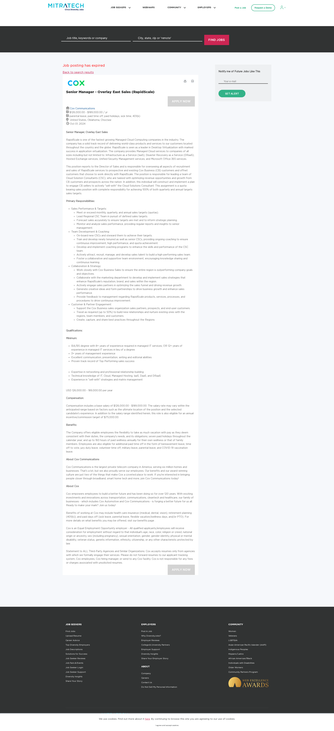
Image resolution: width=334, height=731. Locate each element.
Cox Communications (82, 108)
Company (146, 673)
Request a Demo (263, 8)
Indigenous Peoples (238, 649)
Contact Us (146, 682)
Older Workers (235, 667)
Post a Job (240, 8)
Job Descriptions (74, 649)
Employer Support (150, 649)
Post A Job (146, 631)
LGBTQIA (232, 640)
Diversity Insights (74, 676)
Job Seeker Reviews (75, 658)
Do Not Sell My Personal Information (159, 687)
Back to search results (78, 72)
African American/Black (240, 658)
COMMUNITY (174, 7)
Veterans (232, 636)
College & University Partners (155, 645)
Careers (145, 678)
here (147, 719)
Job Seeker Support (76, 672)
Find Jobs (70, 631)
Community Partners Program (243, 672)
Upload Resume (73, 636)
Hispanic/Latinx (236, 654)
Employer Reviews (150, 640)
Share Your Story (74, 681)
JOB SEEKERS (118, 7)
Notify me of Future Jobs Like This (239, 71)
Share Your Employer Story (154, 658)
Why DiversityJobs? (151, 636)
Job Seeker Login (74, 667)
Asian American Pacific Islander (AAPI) (247, 645)
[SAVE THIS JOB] (192, 81)
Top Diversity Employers (78, 645)
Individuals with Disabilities (241, 663)
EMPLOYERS (204, 7)
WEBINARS (148, 7)
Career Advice (73, 640)
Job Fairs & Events (74, 663)
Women (232, 631)
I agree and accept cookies (167, 725)
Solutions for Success (76, 654)
